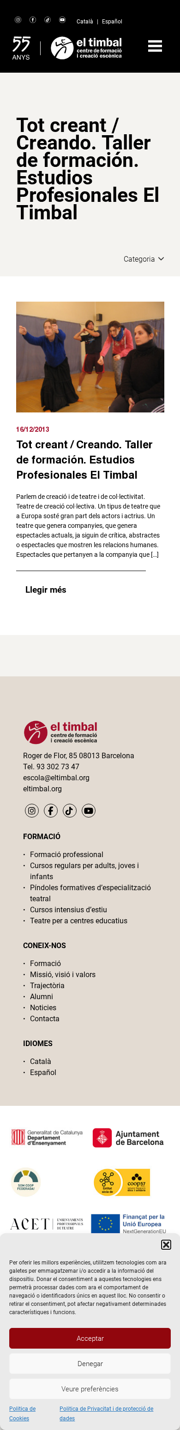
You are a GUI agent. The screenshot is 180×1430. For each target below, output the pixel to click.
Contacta (45, 1018)
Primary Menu (155, 46)
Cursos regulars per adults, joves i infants (84, 871)
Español (112, 21)
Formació (45, 963)
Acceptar (90, 1338)
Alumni (41, 996)
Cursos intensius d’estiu (68, 909)
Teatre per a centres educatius (78, 920)
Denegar (90, 1364)
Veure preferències (90, 1389)
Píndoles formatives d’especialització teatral (90, 893)
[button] (166, 1244)
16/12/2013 (32, 429)
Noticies (43, 1007)
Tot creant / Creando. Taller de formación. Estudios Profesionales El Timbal (84, 459)
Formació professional (66, 854)
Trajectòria (47, 985)
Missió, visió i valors (63, 974)
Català (85, 21)
